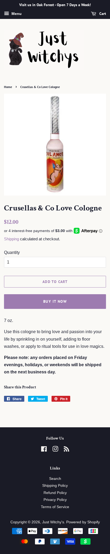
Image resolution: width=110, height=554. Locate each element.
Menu (16, 13)
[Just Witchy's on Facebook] (44, 450)
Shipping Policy (55, 486)
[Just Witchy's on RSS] (66, 450)
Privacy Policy (55, 500)
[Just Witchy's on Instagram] (55, 450)
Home (8, 87)
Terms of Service (55, 507)
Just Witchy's (53, 522)
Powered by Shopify (83, 522)
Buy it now (55, 301)
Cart (102, 13)
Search (55, 479)
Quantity (12, 252)
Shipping (11, 239)
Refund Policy (55, 493)
